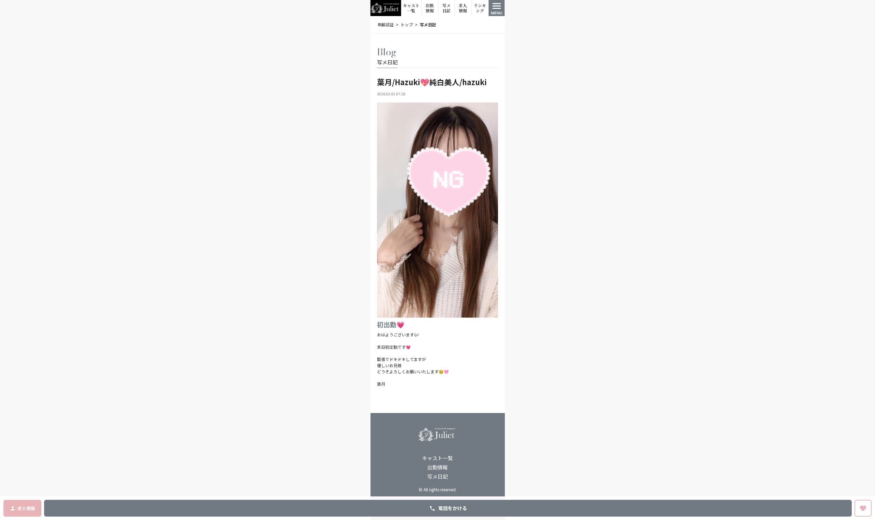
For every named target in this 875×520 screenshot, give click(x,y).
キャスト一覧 (411, 8)
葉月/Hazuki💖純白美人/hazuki (432, 82)
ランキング (480, 8)
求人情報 (463, 8)
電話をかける (452, 508)
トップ (407, 24)
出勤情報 (430, 8)
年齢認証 (385, 24)
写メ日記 (446, 8)
